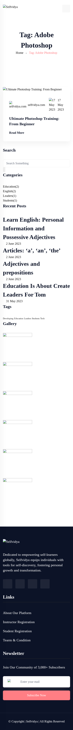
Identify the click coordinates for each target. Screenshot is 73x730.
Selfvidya (32, 721)
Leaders (8, 195)
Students (8, 200)
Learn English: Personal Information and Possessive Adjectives (33, 228)
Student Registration (17, 631)
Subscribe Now (36, 695)
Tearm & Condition (17, 640)
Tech (42, 318)
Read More (16, 132)
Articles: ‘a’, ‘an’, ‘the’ (32, 250)
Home (19, 52)
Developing (8, 318)
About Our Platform (17, 613)
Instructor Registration (19, 622)
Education (9, 186)
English (7, 191)
